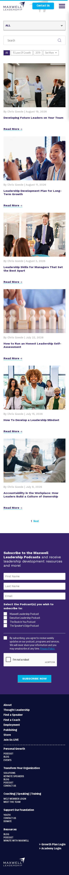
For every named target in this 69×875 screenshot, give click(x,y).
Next (36, 521)
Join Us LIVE (11, 740)
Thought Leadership (17, 710)
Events (8, 760)
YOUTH (7, 815)
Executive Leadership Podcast (25, 617)
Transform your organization (22, 768)
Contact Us (43, 6)
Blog (6, 757)
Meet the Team (12, 802)
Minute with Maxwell (16, 841)
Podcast (8, 754)
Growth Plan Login (53, 844)
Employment (12, 725)
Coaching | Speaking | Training (22, 794)
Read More (12, 129)
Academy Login (51, 848)
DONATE (8, 821)
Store (7, 735)
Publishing (10, 730)
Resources (10, 829)
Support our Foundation (19, 810)
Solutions (9, 773)
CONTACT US (10, 818)
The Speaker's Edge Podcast (24, 625)
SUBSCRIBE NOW (34, 678)
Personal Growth (14, 749)
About (8, 705)
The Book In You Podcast (23, 621)
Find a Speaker (13, 715)
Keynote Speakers (14, 776)
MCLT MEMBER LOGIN (15, 799)
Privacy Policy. (47, 648)
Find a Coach (12, 720)
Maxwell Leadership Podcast (24, 613)
